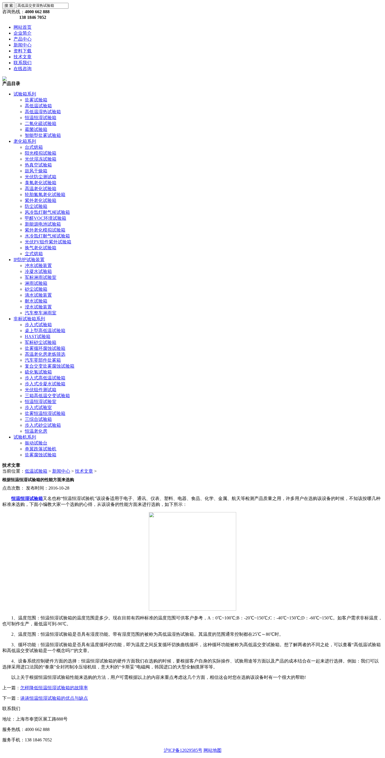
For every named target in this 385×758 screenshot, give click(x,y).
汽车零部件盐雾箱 (43, 360)
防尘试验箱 (36, 206)
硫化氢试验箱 (38, 372)
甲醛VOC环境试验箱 (45, 218)
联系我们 (23, 62)
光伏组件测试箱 (40, 389)
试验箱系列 (25, 94)
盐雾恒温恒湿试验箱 (45, 413)
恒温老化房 (36, 431)
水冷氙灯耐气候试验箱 (47, 236)
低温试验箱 (36, 471)
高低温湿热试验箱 (43, 111)
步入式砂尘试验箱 (43, 425)
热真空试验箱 (38, 165)
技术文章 (23, 56)
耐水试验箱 (36, 301)
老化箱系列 (25, 141)
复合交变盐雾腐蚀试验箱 (49, 366)
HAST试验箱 (37, 336)
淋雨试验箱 (36, 283)
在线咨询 (23, 68)
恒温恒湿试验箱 (40, 117)
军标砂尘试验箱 (40, 342)
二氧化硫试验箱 (40, 123)
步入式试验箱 (38, 324)
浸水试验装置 (38, 306)
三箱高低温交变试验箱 (47, 395)
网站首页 (23, 27)
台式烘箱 (34, 147)
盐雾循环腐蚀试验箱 (45, 348)
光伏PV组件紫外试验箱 (48, 241)
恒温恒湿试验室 (40, 401)
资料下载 (23, 50)
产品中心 (23, 39)
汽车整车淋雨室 (40, 312)
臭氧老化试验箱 (40, 182)
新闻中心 (23, 45)
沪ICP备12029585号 (183, 750)
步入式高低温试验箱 (45, 377)
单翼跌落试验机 (40, 448)
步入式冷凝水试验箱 (45, 383)
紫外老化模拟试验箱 (45, 230)
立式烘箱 (34, 253)
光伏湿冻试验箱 (40, 159)
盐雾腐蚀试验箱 (40, 454)
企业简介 (23, 33)
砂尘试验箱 (36, 289)
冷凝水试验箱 (38, 271)
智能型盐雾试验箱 (43, 135)
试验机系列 (25, 437)
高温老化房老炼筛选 (45, 354)
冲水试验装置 (38, 265)
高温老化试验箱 (40, 188)
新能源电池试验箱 (43, 224)
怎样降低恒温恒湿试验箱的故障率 (54, 687)
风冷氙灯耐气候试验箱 (47, 212)
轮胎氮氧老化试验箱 (45, 194)
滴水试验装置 (38, 295)
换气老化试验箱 (40, 247)
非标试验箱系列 (29, 318)
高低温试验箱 (38, 105)
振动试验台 (36, 443)
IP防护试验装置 (29, 259)
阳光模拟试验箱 (40, 153)
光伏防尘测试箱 (40, 176)
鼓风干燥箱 (36, 170)
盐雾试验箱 (36, 99)
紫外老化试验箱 (40, 200)
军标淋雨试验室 (40, 277)
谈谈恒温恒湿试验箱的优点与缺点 (54, 698)
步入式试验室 (38, 407)
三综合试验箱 (38, 419)
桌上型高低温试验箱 (45, 330)
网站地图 (212, 750)
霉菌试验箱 (36, 129)
